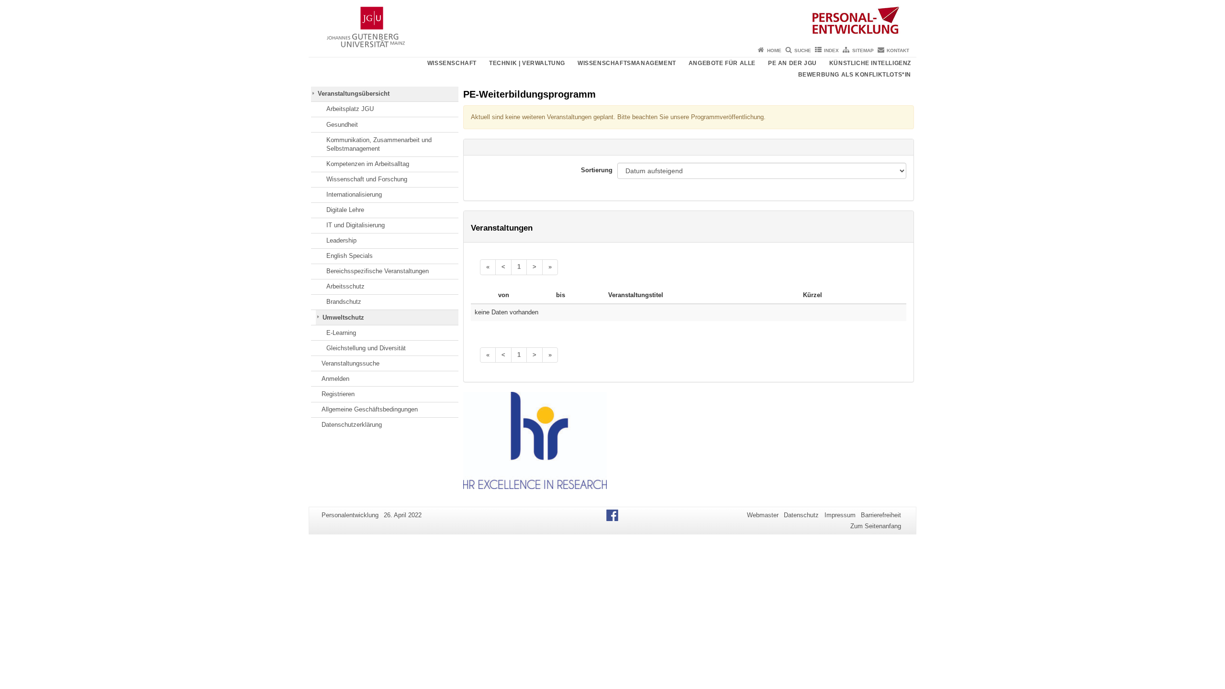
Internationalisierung (354, 194)
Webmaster (763, 515)
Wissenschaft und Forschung (366, 179)
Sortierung (596, 170)
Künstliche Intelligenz (870, 63)
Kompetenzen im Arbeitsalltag (367, 163)
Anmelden (335, 378)
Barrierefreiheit (881, 515)
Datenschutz (801, 515)
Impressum (840, 515)
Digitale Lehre (345, 209)
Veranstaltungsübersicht (354, 93)
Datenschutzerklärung (352, 424)
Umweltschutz (343, 317)
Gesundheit (342, 124)
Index (831, 50)
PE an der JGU (792, 63)
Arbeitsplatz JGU (350, 108)
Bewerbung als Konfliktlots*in (854, 74)
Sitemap (863, 50)
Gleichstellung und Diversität (366, 348)
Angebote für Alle (722, 63)
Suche (802, 50)
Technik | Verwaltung (527, 63)
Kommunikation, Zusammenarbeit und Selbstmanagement (379, 144)
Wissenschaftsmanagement (627, 63)
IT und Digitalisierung (355, 225)
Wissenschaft (452, 63)
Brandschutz (343, 301)
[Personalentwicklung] (612, 21)
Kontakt (898, 50)
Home (774, 50)
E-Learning (341, 332)
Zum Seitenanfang (875, 526)
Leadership (341, 240)
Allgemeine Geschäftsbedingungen (370, 409)
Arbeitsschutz (345, 286)
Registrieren (338, 394)
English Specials (349, 255)
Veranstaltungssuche (350, 363)
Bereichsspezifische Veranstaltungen (377, 271)
